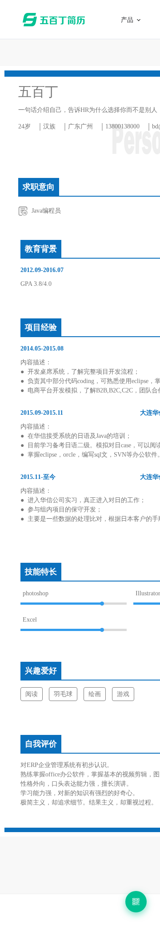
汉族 (49, 126)
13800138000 (122, 126)
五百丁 (55, 19)
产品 (127, 19)
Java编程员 (46, 210)
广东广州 (80, 126)
